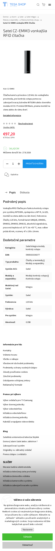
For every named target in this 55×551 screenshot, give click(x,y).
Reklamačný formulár (12, 384)
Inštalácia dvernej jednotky (15, 417)
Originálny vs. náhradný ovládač (17, 450)
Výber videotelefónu (12, 408)
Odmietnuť (27, 545)
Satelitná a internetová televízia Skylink (21, 437)
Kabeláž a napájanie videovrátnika (18, 421)
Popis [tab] (12, 192)
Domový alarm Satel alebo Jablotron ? (20, 441)
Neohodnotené (25, 123)
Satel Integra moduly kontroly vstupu (35, 248)
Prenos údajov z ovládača (14, 454)
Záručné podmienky (12, 376)
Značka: (9, 127)
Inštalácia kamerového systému (17, 480)
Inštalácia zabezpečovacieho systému (20, 485)
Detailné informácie (12, 115)
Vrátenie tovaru (10, 354)
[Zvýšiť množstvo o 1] (19, 164)
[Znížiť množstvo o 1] (7, 164)
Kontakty (7, 350)
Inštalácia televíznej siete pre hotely (19, 471)
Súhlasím (27, 536)
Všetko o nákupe (10, 359)
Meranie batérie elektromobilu (17, 467)
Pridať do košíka (34, 164)
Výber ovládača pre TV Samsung (18, 400)
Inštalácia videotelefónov (14, 413)
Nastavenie (28, 529)
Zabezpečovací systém (14, 445)
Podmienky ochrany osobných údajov (20, 367)
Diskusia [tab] (24, 192)
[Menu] (50, 5)
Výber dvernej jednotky (13, 404)
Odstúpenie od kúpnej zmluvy (16, 380)
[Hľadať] (38, 4)
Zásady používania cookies (15, 372)
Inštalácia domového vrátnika (16, 476)
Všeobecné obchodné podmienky (18, 363)
